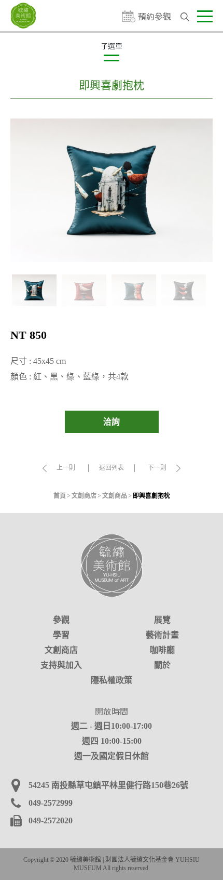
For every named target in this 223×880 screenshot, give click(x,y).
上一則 (66, 467)
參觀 (61, 619)
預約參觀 (154, 16)
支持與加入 (61, 665)
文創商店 (84, 496)
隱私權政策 (111, 680)
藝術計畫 (162, 635)
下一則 (157, 467)
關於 (162, 665)
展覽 (162, 619)
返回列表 (111, 467)
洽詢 (111, 421)
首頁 (59, 496)
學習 (61, 635)
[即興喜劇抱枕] (111, 190)
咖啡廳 (162, 650)
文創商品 (114, 496)
